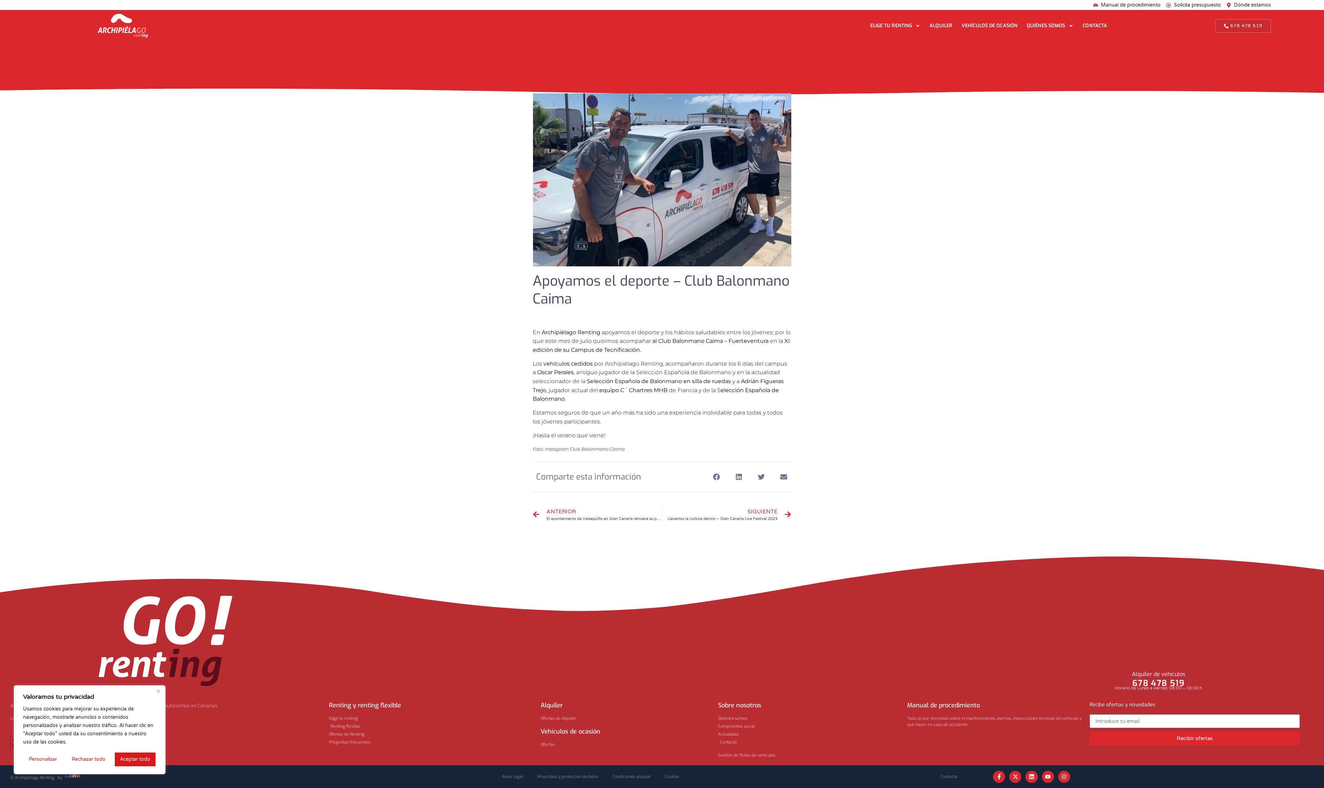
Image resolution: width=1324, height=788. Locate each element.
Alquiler (941, 25)
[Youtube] (1048, 777)
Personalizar (43, 759)
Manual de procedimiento (943, 705)
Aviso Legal (512, 776)
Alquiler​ (552, 705)
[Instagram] (1064, 777)
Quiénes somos (1046, 25)
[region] (90, 729)
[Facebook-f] (999, 777)
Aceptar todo (135, 759)
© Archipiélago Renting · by (36, 777)
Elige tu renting (891, 25)
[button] (716, 477)
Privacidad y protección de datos (568, 776)
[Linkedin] (1031, 777)
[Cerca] (158, 691)
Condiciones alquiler (631, 776)
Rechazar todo (89, 759)
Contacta (1095, 25)
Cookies (672, 776)
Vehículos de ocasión (989, 25)
